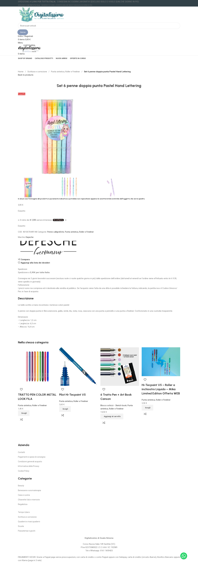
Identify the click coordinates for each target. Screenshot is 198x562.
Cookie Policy (23, 471)
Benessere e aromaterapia (29, 490)
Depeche (29, 237)
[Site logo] (41, 14)
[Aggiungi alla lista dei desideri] (21, 389)
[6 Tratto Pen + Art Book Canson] (119, 366)
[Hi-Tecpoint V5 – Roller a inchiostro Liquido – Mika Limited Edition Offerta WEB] (161, 361)
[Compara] (21, 419)
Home (21, 71)
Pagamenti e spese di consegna (31, 457)
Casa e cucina (24, 495)
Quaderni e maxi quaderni (29, 521)
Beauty (21, 486)
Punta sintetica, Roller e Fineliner (65, 71)
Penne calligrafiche (55, 232)
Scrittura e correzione (37, 71)
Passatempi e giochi (26, 531)
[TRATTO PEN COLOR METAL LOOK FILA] (37, 366)
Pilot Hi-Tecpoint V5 (72, 394)
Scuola (21, 526)
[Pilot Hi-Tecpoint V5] (78, 366)
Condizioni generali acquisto (30, 461)
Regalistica (22, 504)
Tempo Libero (24, 512)
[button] (111, 416)
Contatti (21, 452)
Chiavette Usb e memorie (29, 500)
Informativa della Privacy (28, 466)
